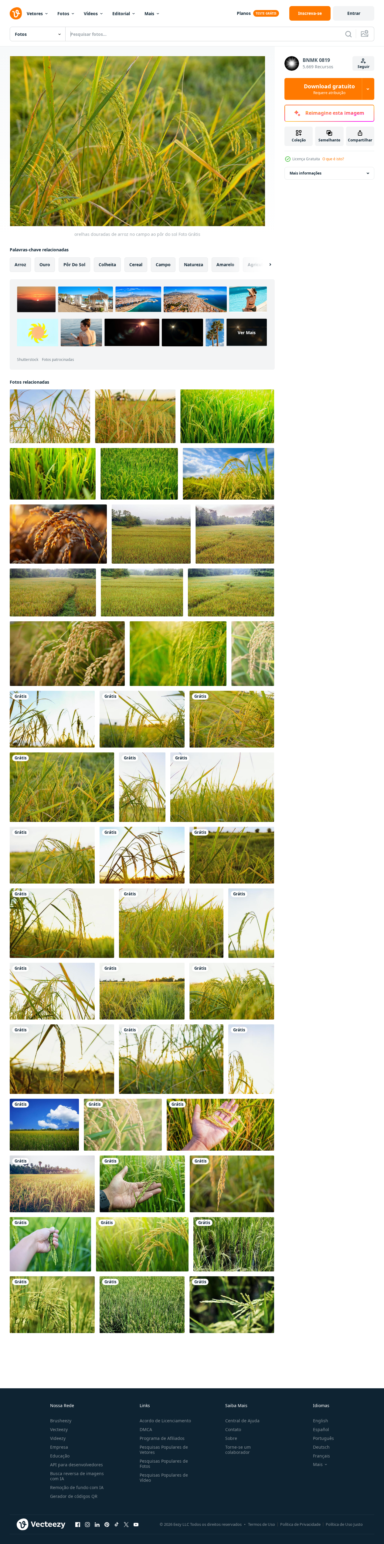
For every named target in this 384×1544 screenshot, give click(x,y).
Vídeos (91, 13)
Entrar (353, 13)
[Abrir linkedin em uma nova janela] (97, 1524)
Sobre (231, 1438)
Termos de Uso (261, 1524)
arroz (20, 264)
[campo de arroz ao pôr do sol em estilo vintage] (52, 1183)
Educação (60, 1456)
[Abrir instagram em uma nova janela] (87, 1524)
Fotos (63, 13)
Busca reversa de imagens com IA (77, 1476)
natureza (193, 264)
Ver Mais (247, 332)
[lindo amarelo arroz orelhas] (232, 1183)
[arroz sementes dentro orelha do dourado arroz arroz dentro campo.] (228, 474)
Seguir (363, 66)
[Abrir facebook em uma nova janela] (77, 1524)
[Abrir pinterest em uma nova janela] (106, 1524)
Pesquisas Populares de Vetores (164, 1449)
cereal (135, 264)
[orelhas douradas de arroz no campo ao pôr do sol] (50, 416)
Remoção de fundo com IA (77, 1487)
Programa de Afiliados (162, 1438)
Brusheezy (60, 1421)
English (320, 1421)
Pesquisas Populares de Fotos (164, 1463)
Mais (149, 13)
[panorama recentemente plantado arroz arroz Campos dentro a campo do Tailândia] (233, 1244)
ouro (44, 264)
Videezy (58, 1438)
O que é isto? (333, 158)
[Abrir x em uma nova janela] (126, 1524)
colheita (107, 264)
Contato (233, 1429)
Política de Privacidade (300, 1524)
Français (321, 1456)
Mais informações (305, 173)
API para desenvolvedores (76, 1465)
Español (321, 1429)
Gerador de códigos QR (73, 1496)
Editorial (121, 13)
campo (163, 264)
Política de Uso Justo (344, 1524)
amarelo (225, 264)
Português (323, 1438)
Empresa (59, 1447)
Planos (244, 13)
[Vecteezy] (16, 13)
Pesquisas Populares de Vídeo (164, 1477)
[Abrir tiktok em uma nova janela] (116, 1524)
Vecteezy (59, 1429)
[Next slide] (265, 264)
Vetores (35, 13)
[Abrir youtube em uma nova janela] (136, 1524)
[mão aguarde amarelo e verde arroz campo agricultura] (142, 1183)
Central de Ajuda (242, 1421)
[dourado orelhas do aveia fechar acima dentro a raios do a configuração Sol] (58, 534)
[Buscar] (348, 34)
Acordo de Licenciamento (165, 1421)
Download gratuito (329, 89)
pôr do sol (74, 264)
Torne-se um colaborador (238, 1449)
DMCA (146, 1429)
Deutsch (321, 1447)
